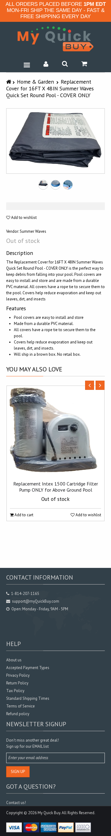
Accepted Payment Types (27, 667)
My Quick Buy (49, 812)
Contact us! (16, 802)
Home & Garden (35, 81)
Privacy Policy (18, 675)
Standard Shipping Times (27, 698)
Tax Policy (15, 690)
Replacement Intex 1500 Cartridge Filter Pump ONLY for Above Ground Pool (55, 487)
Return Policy (17, 683)
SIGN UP (18, 771)
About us (14, 660)
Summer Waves (33, 231)
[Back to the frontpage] (9, 81)
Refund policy (17, 713)
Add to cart (23, 514)
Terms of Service (20, 706)
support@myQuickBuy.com (35, 601)
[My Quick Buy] (55, 38)
